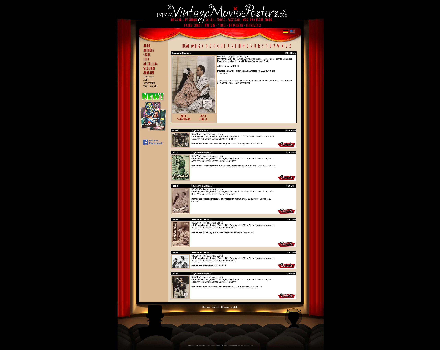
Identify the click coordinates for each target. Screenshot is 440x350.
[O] (247, 48)
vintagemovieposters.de (205, 345)
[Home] (154, 47)
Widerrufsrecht (150, 86)
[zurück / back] (204, 120)
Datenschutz (149, 83)
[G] (218, 48)
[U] (270, 48)
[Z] (290, 48)
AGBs (146, 80)
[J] (228, 48)
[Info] (154, 61)
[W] (278, 48)
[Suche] (154, 56)
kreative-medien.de (245, 345)
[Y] (286, 48)
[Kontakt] (154, 74)
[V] (274, 48)
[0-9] (192, 48)
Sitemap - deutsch (210, 307)
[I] (224, 48)
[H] (221, 48)
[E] (210, 48)
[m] (239, 48)
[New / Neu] (185, 48)
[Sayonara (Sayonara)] (193, 112)
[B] (199, 48)
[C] (203, 48)
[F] (214, 48)
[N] (244, 48)
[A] (195, 48)
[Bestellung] (154, 65)
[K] (232, 48)
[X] (282, 48)
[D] (206, 48)
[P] (251, 48)
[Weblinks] (154, 70)
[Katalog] (154, 52)
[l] (235, 48)
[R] (259, 48)
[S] (263, 48)
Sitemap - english (229, 307)
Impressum (148, 77)
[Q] (255, 48)
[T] (267, 48)
